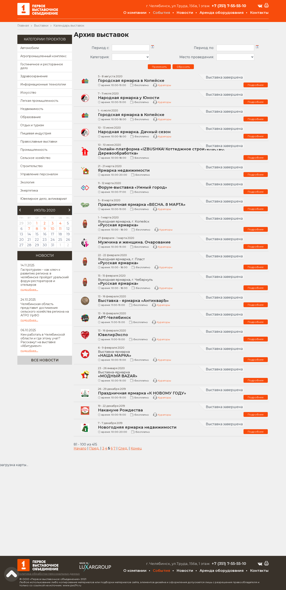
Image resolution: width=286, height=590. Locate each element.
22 (37, 240)
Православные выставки (38, 141)
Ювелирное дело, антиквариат (43, 199)
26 (68, 240)
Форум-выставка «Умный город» (132, 187)
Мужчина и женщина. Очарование (134, 242)
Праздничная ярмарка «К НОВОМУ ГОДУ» (142, 393)
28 (29, 245)
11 (60, 229)
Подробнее (256, 84)
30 (45, 245)
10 (52, 229)
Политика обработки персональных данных (48, 573)
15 (37, 234)
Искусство (28, 92)
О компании (135, 12)
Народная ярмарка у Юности (128, 97)
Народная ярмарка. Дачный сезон (134, 132)
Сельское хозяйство (35, 158)
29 (37, 245)
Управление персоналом (39, 174)
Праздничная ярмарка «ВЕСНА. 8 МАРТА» (142, 204)
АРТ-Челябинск (114, 317)
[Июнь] (20, 210)
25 (60, 240)
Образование (30, 117)
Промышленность (33, 150)
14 (29, 234)
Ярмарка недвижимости (124, 170)
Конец (136, 448)
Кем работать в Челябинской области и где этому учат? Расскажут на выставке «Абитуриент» (43, 340)
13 (21, 234)
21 (29, 240)
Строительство (31, 166)
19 (68, 234)
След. (123, 448)
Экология (27, 182)
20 (21, 240)
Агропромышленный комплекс (43, 56)
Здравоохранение (34, 76)
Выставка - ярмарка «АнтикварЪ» (133, 300)
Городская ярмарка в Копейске (131, 80)
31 (52, 245)
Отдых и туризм (32, 125)
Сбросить (183, 66)
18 (60, 234)
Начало (80, 448)
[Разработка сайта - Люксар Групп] (95, 571)
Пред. (94, 448)
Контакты (259, 12)
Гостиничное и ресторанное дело (41, 66)
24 (52, 240)
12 (68, 229)
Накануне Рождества (120, 410)
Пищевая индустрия (35, 133)
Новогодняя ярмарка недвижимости (137, 427)
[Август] (69, 210)
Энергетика (29, 190)
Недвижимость (31, 109)
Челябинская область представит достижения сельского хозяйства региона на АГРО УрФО (45, 309)
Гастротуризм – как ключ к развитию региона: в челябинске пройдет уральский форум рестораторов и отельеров (45, 277)
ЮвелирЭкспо (113, 334)
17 (52, 234)
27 (21, 245)
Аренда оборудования (222, 12)
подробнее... (29, 289)
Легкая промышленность (39, 101)
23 (45, 240)
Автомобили (29, 48)
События (161, 12)
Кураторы (164, 85)
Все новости (45, 360)
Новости (184, 12)
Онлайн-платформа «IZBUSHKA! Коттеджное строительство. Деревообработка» (161, 151)
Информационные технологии (43, 84)
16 (44, 234)
